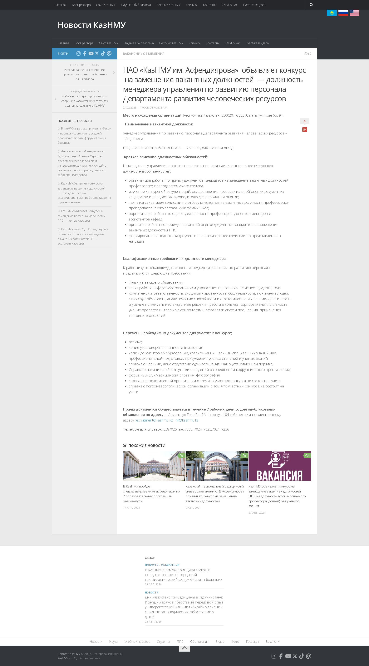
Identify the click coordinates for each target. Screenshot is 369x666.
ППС (180, 641)
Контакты (209, 5)
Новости (152, 565)
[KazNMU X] (97, 53)
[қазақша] (332, 13)
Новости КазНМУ (91, 24)
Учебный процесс (137, 641)
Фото (235, 641)
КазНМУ (63, 658)
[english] (354, 13)
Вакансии (131, 54)
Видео (219, 641)
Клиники (192, 5)
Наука (113, 641)
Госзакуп (252, 641)
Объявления (153, 54)
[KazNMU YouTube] (90, 53)
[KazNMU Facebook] (84, 53)
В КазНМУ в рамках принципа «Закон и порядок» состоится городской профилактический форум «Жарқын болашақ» (183, 575)
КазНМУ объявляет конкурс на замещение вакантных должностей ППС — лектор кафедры (82, 215)
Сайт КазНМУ (106, 5)
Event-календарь (254, 5)
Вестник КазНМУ (168, 5)
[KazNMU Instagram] (78, 53)
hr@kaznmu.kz (187, 420)
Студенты (163, 641)
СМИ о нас (230, 5)
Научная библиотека (136, 5)
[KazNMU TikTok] (103, 53)
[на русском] (343, 13)
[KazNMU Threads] (109, 53)
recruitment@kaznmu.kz (154, 420)
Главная (60, 5)
